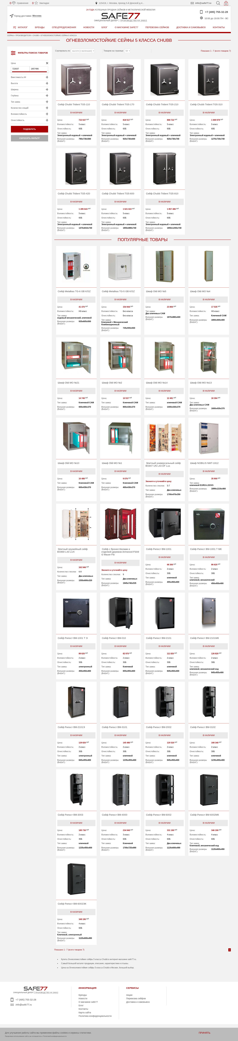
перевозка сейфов (157, 27)
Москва (36, 15)
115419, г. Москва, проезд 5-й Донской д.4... (121, 3)
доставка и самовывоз (191, 27)
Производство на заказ (133, 21)
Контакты (83, 1009)
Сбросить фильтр (29, 138)
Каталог (22, 27)
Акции (129, 995)
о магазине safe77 (126, 27)
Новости (88, 27)
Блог (104, 27)
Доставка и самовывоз (138, 1002)
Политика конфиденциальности (95, 1016)
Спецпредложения (64, 27)
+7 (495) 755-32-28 (216, 12)
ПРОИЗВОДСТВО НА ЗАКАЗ (46, 993)
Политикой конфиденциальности (55, 1036)
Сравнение (19, 3)
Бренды (40, 27)
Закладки (40, 3)
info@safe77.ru (203, 3)
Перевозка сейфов (136, 998)
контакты (219, 27)
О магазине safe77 (88, 1002)
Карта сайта (85, 1012)
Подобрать (29, 129)
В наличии (76, 113)
